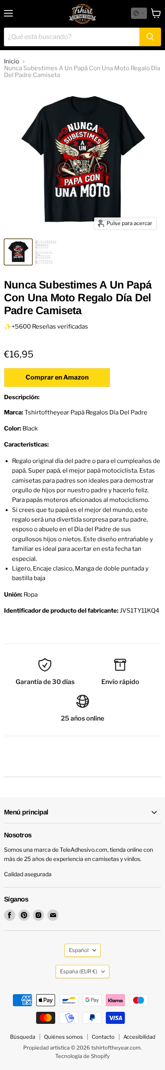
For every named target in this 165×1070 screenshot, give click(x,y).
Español (79, 950)
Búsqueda (22, 1036)
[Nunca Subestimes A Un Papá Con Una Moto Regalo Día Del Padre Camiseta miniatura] (18, 252)
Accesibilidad (139, 1036)
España (78, 971)
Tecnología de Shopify (82, 1056)
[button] (139, 13)
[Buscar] (150, 37)
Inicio (11, 61)
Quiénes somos (63, 1036)
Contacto (103, 1036)
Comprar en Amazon (57, 377)
